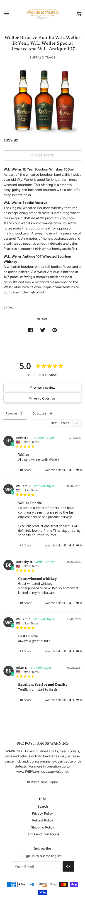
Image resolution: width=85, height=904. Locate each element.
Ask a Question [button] (44, 398)
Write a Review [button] (44, 387)
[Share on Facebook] (30, 330)
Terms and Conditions (42, 834)
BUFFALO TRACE (43, 57)
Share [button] (28, 470)
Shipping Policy (42, 827)
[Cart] (78, 13)
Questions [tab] (39, 413)
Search (42, 806)
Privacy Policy (42, 813)
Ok (68, 866)
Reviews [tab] (11, 413)
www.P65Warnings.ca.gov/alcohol (42, 772)
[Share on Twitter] (42, 330)
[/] (42, 13)
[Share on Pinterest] (55, 330)
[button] (71, 470)
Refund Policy (42, 820)
